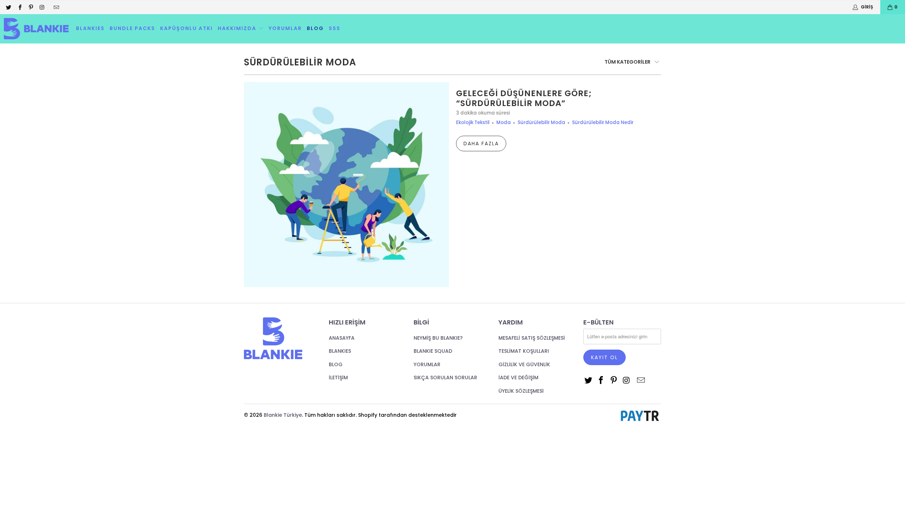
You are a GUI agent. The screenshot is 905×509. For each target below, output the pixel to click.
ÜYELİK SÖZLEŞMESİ (521, 390)
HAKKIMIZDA (238, 28)
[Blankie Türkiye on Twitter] (8, 7)
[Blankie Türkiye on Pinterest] (31, 7)
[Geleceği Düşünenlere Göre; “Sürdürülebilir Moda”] (346, 184)
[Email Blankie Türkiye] (56, 7)
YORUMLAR (285, 28)
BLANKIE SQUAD (433, 351)
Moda (503, 122)
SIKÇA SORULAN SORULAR (445, 377)
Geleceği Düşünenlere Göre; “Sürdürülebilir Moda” (524, 98)
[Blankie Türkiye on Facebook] (19, 7)
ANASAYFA (342, 337)
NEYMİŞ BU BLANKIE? (438, 337)
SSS (334, 28)
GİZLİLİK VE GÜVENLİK (524, 364)
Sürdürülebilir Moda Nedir (603, 122)
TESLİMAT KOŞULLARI (523, 351)
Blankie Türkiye (283, 415)
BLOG (315, 28)
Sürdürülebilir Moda (300, 62)
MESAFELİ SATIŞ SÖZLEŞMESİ (531, 337)
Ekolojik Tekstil (473, 122)
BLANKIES (90, 28)
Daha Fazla (481, 143)
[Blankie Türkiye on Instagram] (42, 7)
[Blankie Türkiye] (36, 29)
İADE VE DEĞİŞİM (518, 377)
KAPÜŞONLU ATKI (186, 28)
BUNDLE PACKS (132, 28)
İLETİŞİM (338, 377)
